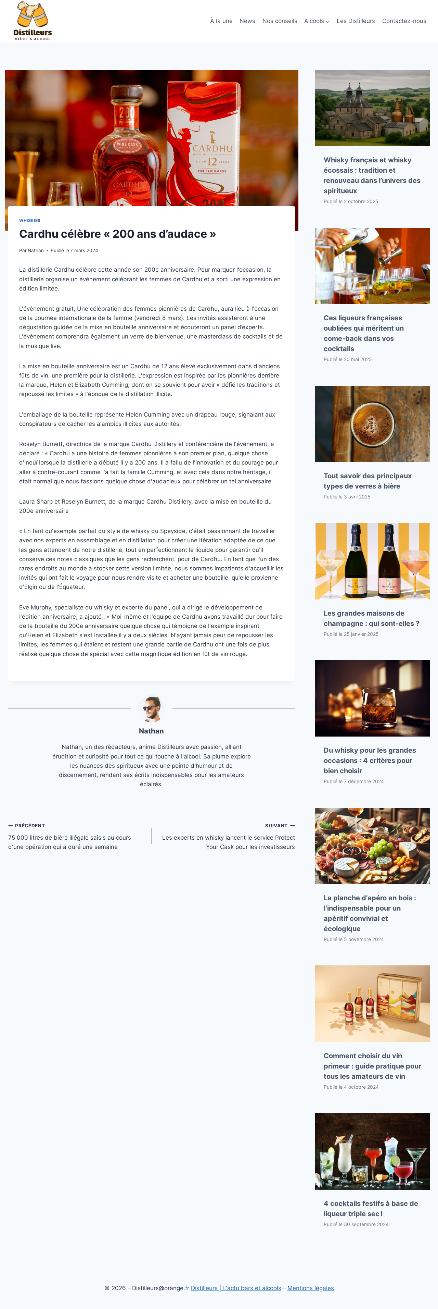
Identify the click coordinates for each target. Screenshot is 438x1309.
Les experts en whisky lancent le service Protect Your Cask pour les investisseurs (228, 836)
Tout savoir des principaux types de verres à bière (368, 481)
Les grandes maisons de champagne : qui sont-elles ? (372, 618)
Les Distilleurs (356, 20)
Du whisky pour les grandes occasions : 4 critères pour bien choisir (370, 760)
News (247, 20)
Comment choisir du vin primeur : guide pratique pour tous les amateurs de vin (372, 1066)
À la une (221, 20)
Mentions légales (310, 1288)
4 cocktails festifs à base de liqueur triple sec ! (371, 1208)
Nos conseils (279, 20)
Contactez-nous (404, 20)
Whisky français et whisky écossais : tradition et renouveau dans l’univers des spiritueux (372, 175)
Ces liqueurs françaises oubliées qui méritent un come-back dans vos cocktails (364, 333)
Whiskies (30, 220)
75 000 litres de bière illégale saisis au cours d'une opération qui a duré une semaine (69, 836)
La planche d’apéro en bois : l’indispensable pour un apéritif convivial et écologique (370, 913)
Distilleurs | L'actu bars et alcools (236, 1288)
